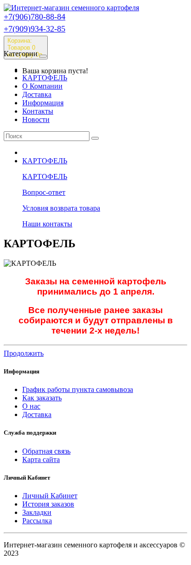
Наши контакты (47, 224)
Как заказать (42, 398)
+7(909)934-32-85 (34, 28)
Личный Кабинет (49, 496)
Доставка (36, 94)
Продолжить (24, 353)
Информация (43, 103)
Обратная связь (46, 451)
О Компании (42, 86)
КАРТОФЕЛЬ (44, 78)
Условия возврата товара (61, 208)
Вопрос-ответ (43, 192)
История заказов (48, 504)
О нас (31, 406)
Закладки (36, 512)
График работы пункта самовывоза (77, 389)
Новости (36, 119)
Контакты (37, 111)
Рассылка (37, 521)
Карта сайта (41, 459)
